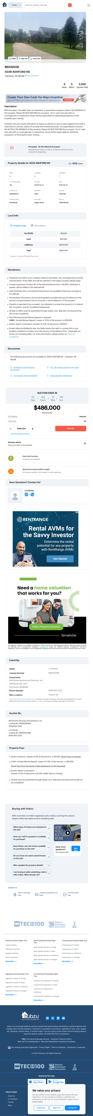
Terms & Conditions (58, 1047)
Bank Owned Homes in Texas (44, 951)
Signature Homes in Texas (15, 982)
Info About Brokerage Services (35, 1039)
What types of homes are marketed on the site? (29, 828)
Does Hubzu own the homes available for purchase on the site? (29, 847)
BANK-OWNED (12, 67)
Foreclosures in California (71, 953)
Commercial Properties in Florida (46, 981)
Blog (9, 1105)
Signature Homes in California (16, 987)
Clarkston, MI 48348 (21, 76)
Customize (41, 1108)
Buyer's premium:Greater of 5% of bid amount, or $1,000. (46, 757)
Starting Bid (47, 413)
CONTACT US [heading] (12, 887)
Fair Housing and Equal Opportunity (24, 1047)
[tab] (18, 225)
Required (82, 416)
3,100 (82, 84)
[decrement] (10, 429)
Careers (11, 1102)
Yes (85, 421)
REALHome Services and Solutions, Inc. (26, 680)
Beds (64, 87)
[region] (47, 396)
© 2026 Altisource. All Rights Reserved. (46, 1053)
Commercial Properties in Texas (45, 985)
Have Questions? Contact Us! (24, 482)
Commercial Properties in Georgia (46, 996)
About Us (11, 1096)
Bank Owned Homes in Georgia (45, 959)
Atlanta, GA (53, 695)
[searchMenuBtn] (70, 5)
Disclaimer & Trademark (76, 1047)
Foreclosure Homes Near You (74, 941)
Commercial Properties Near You (46, 975)
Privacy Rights (44, 1047)
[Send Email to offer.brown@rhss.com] (26, 494)
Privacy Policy (37, 1101)
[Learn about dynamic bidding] (21, 428)
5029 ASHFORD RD (17, 71)
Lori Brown (53, 669)
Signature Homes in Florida (15, 978)
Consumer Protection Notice (60, 1039)
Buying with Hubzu (22, 809)
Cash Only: (12, 421)
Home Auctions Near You (16, 941)
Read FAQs (75, 849)
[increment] (32, 429)
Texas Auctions (11, 945)
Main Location (15, 695)
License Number (16, 673)
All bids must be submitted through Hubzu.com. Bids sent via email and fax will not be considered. (47, 781)
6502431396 (54, 673)
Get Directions (32, 76)
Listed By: (14, 660)
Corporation (15, 677)
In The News (12, 1099)
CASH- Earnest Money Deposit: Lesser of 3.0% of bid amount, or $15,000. (42, 762)
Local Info (13, 216)
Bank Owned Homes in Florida (45, 947)
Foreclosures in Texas (70, 949)
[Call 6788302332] (32, 494)
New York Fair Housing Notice (29, 1041)
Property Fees (16, 748)
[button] (10, 35)
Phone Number (16, 691)
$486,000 (47, 408)
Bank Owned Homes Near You (45, 942)
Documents (14, 349)
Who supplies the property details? (28, 865)
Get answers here (62, 852)
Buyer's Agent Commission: (36, 772)
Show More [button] (9, 961)
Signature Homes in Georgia (16, 991)
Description (10, 106)
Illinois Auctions (11, 957)
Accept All (72, 1108)
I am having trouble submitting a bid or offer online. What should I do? (30, 873)
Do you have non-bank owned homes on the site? (29, 857)
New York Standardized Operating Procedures (58, 1041)
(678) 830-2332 (55, 690)
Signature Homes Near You (17, 974)
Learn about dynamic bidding (20, 433)
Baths (71, 87)
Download (43, 647)
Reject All (56, 1108)
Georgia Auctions (11, 953)
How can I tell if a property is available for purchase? (29, 838)
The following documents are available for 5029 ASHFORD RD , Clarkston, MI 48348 (43, 358)
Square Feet (82, 87)
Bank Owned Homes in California (46, 955)
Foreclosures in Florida (70, 945)
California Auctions (12, 949)
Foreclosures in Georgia (71, 957)
